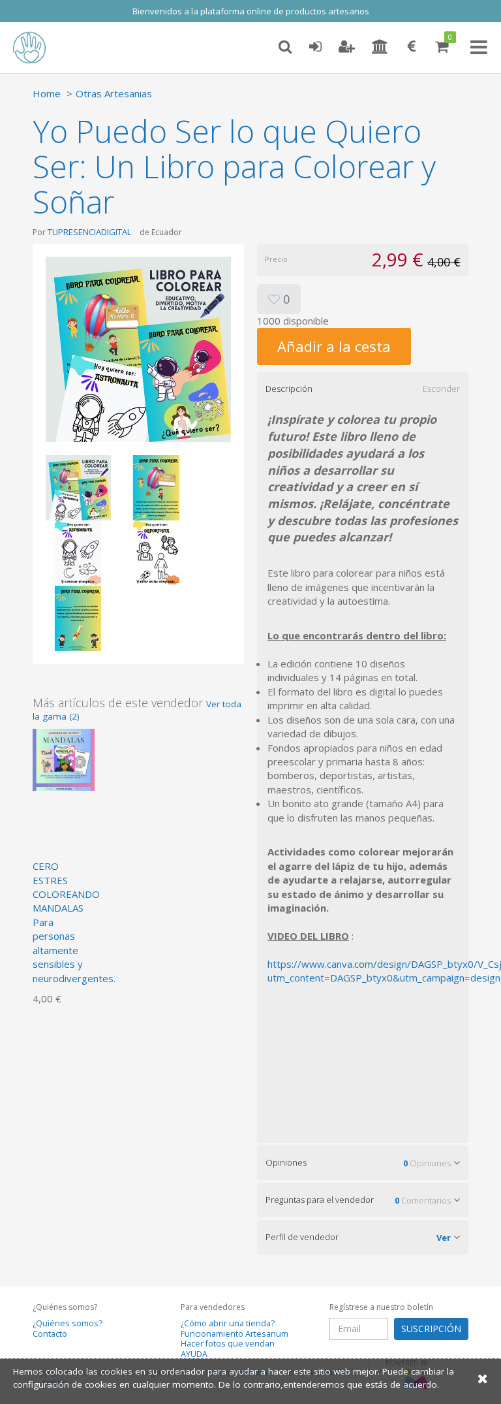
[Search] (285, 47)
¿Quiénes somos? (67, 1323)
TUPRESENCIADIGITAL (89, 232)
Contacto (50, 1333)
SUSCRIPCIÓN (431, 1328)
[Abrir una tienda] (380, 47)
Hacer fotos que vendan (228, 1343)
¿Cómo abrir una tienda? (228, 1323)
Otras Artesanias (114, 93)
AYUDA (194, 1354)
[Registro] (346, 47)
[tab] (363, 388)
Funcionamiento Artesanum (234, 1333)
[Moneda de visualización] (412, 47)
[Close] (483, 1378)
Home (47, 93)
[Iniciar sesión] (315, 47)
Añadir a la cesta (334, 346)
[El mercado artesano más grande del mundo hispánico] (39, 47)
